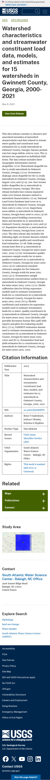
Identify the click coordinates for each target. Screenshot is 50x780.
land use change (10, 624)
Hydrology (7, 619)
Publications (12, 500)
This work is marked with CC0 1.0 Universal (34, 468)
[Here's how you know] (25, 3)
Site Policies (8, 660)
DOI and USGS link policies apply (18, 677)
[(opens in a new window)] (5, 758)
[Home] (10, 13)
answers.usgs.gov (11, 771)
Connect (10, 507)
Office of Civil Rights (12, 717)
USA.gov (6, 689)
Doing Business (9, 706)
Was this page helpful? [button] (25, 777)
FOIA (4, 654)
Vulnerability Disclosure (14, 695)
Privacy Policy (9, 666)
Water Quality (9, 628)
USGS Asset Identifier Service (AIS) (33, 438)
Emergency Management (14, 712)
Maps (8, 493)
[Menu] (45, 12)
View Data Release (14, 113)
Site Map (6, 671)
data (5, 20)
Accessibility (8, 648)
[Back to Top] (40, 770)
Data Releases (19, 20)
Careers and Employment (14, 700)
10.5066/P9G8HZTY (34, 410)
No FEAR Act (8, 683)
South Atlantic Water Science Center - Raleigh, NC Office (24, 577)
